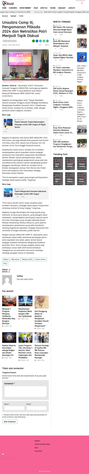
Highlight (13, 16)
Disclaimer (38, 451)
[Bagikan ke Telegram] (47, 41)
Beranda (5, 16)
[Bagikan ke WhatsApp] (44, 41)
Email (29, 404)
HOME (4, 8)
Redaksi (37, 441)
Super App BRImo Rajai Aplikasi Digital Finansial (63, 56)
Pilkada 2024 (27, 259)
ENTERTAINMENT (25, 8)
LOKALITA (71, 8)
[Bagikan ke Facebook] (37, 41)
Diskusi (5, 259)
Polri (5, 264)
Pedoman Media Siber (42, 444)
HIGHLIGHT (62, 8)
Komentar (9, 383)
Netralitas (15, 259)
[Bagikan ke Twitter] (40, 41)
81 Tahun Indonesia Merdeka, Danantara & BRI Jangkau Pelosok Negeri (63, 70)
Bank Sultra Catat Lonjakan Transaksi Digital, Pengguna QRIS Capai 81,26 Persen (62, 104)
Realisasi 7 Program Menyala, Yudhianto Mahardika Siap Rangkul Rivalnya (8, 316)
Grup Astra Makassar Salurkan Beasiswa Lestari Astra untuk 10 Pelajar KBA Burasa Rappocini (62, 130)
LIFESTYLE (43, 8)
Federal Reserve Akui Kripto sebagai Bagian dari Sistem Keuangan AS (9, 350)
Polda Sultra (40, 259)
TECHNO (53, 8)
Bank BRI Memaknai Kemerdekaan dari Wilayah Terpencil (61, 43)
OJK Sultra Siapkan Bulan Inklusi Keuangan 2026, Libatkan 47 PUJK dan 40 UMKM (63, 91)
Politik (21, 16)
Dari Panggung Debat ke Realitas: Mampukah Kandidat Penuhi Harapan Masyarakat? (41, 318)
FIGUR (36, 8)
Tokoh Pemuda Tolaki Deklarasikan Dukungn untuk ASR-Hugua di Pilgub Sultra (30, 124)
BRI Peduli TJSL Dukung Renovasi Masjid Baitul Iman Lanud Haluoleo (63, 29)
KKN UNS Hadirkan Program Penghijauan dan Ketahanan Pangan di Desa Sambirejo (63, 144)
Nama (7, 404)
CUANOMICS (13, 8)
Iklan (36, 448)
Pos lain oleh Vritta (25, 279)
